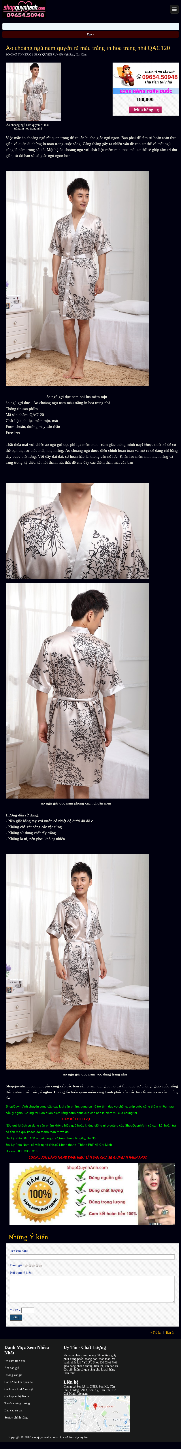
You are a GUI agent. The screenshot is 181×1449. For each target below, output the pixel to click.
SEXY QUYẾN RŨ (45, 54)
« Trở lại (155, 1332)
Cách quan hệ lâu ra (16, 1396)
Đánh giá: (16, 1265)
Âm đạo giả (11, 1368)
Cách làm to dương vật (18, 1389)
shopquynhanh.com (44, 1437)
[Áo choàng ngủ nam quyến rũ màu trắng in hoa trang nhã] (33, 120)
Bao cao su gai (13, 1410)
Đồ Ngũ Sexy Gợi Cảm (73, 54)
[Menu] (174, 9)
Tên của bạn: (19, 1251)
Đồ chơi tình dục (14, 1361)
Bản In (170, 1332)
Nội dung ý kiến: (21, 1272)
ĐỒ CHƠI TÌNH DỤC (18, 54)
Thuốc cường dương (17, 1403)
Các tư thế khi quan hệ (18, 1382)
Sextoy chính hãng (16, 1417)
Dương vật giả (13, 1375)
